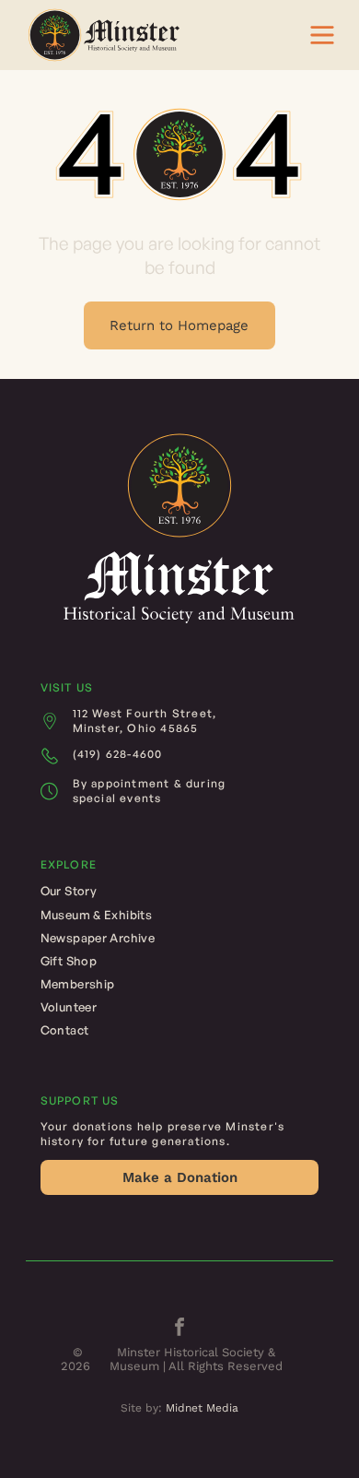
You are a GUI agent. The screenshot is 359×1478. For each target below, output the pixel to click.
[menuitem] (180, 891)
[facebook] (179, 1329)
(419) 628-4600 (118, 754)
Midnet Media (202, 1407)
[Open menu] (322, 35)
